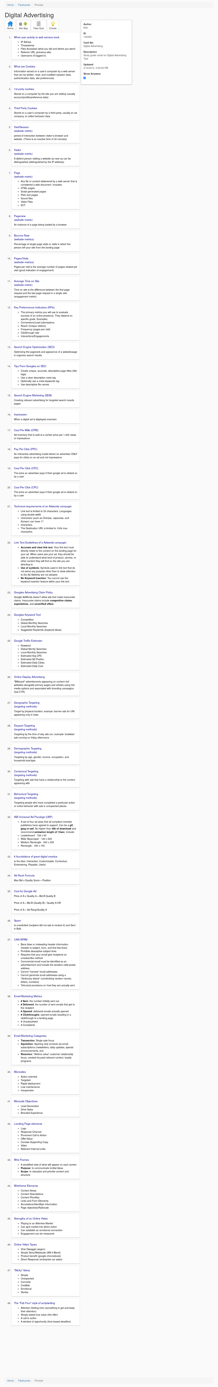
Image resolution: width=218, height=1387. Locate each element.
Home (10, 4)
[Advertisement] (108, 118)
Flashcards (24, 4)
